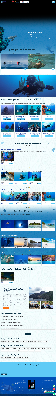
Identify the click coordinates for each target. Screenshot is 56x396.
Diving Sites (39, 1)
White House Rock (31, 247)
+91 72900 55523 (45, 388)
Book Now (11, 163)
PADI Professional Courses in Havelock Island (20, 387)
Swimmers (42, 70)
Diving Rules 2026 (46, 1)
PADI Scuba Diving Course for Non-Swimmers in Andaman (20, 385)
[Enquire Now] (54, 388)
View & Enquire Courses (7, 119)
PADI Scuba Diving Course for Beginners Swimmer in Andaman (19, 380)
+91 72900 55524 (45, 390)
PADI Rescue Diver (48, 116)
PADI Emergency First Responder (34, 116)
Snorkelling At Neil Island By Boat (19, 181)
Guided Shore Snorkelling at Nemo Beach (7, 201)
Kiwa (2, 281)
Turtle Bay (44, 247)
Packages (2, 381)
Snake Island (44, 229)
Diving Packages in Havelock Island (19, 390)
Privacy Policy (3, 389)
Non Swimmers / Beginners (14, 70)
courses (15, 389)
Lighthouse (16, 247)
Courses (2, 383)
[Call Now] (54, 386)
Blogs (1, 384)
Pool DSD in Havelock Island (32, 201)
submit (4, 374)
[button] (11, 282)
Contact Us (53, 2)
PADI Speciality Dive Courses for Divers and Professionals (20, 383)
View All (27, 167)
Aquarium (2, 247)
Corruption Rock (17, 229)
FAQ (1, 386)
